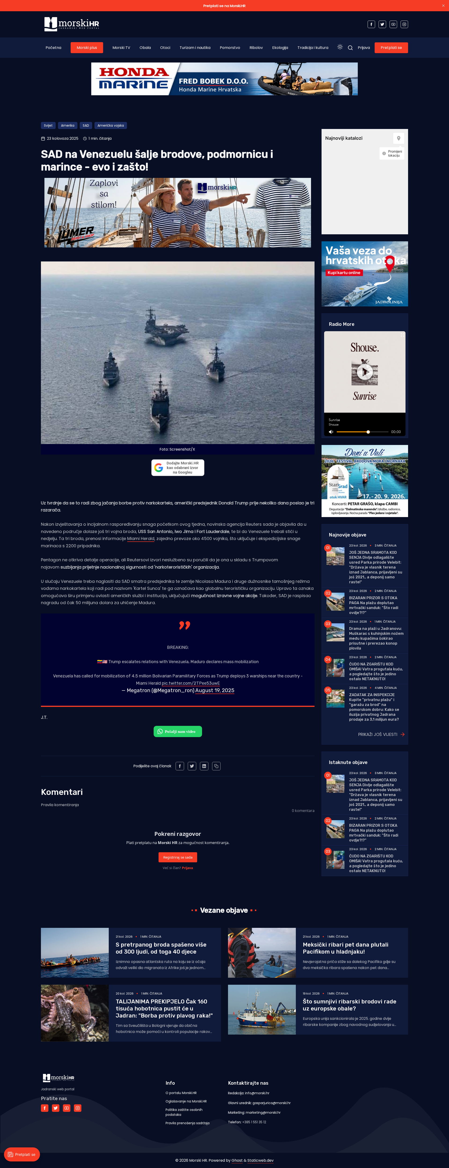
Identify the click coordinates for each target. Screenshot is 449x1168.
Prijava (364, 47)
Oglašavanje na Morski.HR (186, 1101)
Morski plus (87, 47)
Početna (53, 47)
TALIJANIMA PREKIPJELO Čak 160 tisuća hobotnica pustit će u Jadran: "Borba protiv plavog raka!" (164, 1008)
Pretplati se (391, 47)
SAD (86, 125)
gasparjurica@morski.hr (272, 1103)
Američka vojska (111, 125)
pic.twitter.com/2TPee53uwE (191, 683)
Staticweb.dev (260, 1160)
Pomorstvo (230, 47)
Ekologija (280, 47)
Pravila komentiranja (60, 805)
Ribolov (256, 47)
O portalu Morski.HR (181, 1093)
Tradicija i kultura (312, 47)
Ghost (237, 1160)
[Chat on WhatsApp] (178, 731)
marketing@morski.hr (263, 1112)
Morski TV (121, 47)
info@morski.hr (257, 1093)
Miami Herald (140, 538)
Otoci (165, 47)
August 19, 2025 (214, 690)
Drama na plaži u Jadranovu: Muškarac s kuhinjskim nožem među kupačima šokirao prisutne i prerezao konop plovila (376, 638)
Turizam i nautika (195, 47)
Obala (145, 47)
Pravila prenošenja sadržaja (188, 1123)
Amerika (67, 125)
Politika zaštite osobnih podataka (184, 1112)
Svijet (48, 125)
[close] (443, 5)
